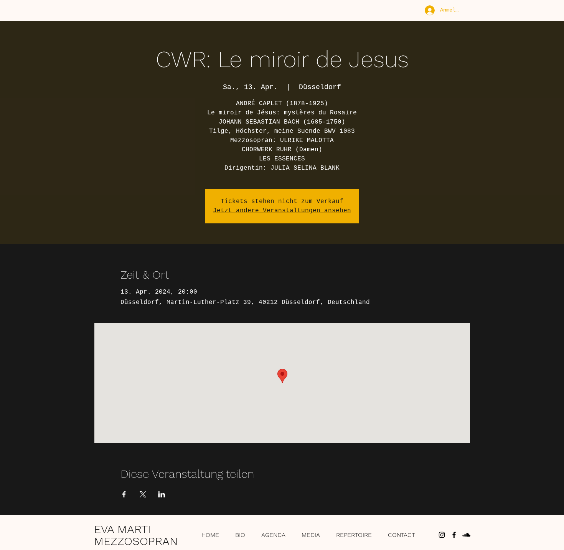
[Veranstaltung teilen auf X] (143, 494)
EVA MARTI (122, 529)
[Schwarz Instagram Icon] (442, 535)
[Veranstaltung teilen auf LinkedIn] (161, 494)
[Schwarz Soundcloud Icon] (466, 535)
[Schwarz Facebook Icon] (454, 535)
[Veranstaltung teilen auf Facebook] (124, 494)
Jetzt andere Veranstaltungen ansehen (282, 210)
